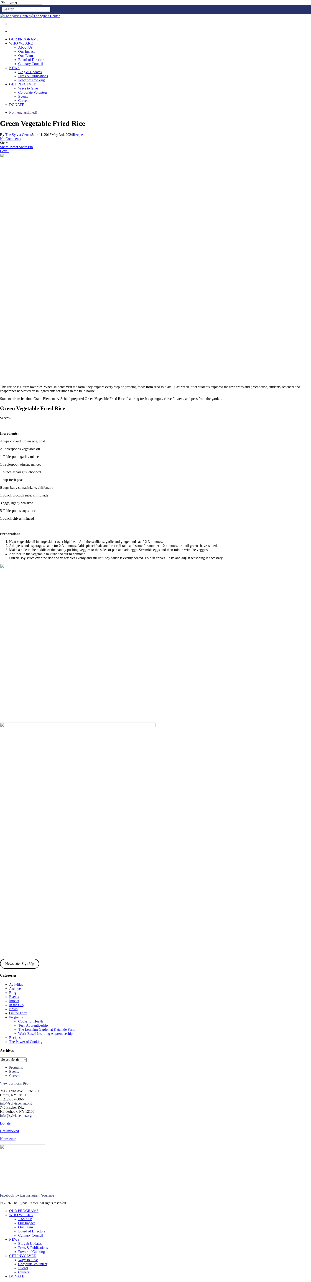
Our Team (25, 1227)
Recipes (78, 135)
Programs (16, 1017)
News (13, 1009)
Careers (14, 1075)
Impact (14, 1001)
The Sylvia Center (18, 135)
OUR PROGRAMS (23, 1211)
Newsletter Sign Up (19, 963)
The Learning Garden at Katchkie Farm (46, 1029)
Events (14, 997)
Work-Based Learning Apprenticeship (45, 1033)
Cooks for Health (30, 1021)
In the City (16, 1005)
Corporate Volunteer (32, 1264)
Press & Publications (33, 1248)
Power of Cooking (31, 1252)
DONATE (16, 1276)
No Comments (10, 139)
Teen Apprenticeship (33, 1025)
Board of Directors (31, 1231)
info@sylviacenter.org (16, 1103)
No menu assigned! (23, 112)
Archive (15, 988)
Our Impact (26, 1223)
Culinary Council (30, 1235)
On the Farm (18, 1013)
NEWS (14, 1239)
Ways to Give (28, 1260)
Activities (16, 984)
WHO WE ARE (21, 1215)
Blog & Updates (30, 1243)
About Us (25, 1219)
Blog (12, 993)
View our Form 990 (14, 1083)
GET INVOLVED (22, 1256)
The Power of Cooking (25, 1042)
